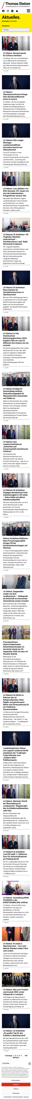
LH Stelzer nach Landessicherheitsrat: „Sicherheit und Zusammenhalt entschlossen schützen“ (15, 446)
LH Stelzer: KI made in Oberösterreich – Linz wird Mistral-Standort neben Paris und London (15, 947)
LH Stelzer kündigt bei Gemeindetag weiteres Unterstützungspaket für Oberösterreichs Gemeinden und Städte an (15, 393)
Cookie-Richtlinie (7, 1096)
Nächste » (16, 1057)
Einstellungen (16, 1093)
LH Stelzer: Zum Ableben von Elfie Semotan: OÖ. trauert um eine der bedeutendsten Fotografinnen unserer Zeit (16, 192)
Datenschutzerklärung (17, 1096)
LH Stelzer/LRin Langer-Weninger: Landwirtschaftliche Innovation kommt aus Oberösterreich (13, 145)
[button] (29, 1063)
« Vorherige (8, 1055)
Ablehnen (16, 1089)
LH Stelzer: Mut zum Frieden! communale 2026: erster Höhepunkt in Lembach (15, 992)
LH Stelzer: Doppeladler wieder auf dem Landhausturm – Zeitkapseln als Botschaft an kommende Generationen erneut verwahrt (16, 596)
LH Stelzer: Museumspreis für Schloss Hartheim (14, 54)
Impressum (26, 1096)
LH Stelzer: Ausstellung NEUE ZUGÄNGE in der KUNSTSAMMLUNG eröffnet (16, 900)
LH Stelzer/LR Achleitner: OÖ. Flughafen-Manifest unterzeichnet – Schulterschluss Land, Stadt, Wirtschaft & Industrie (16, 239)
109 (26, 1055)
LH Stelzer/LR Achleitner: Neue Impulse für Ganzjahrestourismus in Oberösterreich (14, 291)
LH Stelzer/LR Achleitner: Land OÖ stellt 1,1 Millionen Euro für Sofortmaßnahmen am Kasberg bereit (15, 855)
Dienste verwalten (15, 1080)
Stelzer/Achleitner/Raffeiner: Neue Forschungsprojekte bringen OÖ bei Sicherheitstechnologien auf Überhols (15, 543)
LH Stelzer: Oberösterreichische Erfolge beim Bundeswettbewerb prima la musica (15, 96)
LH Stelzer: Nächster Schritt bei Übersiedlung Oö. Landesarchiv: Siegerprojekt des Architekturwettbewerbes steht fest (15, 806)
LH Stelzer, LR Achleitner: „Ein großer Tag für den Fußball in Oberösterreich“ (14, 1033)
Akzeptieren (16, 1084)
